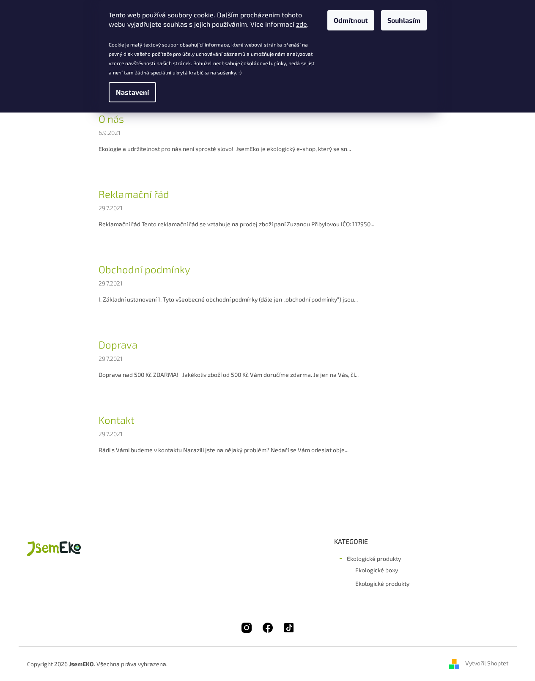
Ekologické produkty (374, 558)
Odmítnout (351, 20)
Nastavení (132, 92)
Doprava (118, 344)
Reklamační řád (134, 194)
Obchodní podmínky (144, 269)
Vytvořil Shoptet (486, 663)
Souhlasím (403, 20)
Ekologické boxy (376, 570)
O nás (111, 119)
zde (301, 24)
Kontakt (116, 420)
